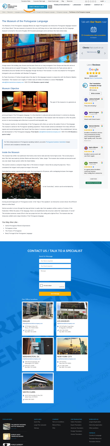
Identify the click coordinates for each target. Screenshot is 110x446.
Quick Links (38, 419)
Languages (77, 5)
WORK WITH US (93, 419)
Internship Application (95, 425)
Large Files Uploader (40, 425)
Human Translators (76, 434)
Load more (93, 179)
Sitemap (36, 428)
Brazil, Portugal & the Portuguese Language (44, 12)
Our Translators (76, 419)
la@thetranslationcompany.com (66, 323)
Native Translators (76, 422)
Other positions (93, 428)
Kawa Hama (93, 163)
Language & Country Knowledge (23, 12)
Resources (69, 1)
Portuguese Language (62, 12)
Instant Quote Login (53, 1)
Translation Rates (25, 1)
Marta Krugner (94, 112)
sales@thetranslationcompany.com (13, 82)
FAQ (53, 428)
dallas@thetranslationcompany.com (33, 323)
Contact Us (98, 5)
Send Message (55, 294)
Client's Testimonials (95, 78)
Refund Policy (56, 425)
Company (87, 5)
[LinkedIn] (91, 1)
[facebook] (86, 1)
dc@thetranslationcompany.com (32, 359)
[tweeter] (88, 1)
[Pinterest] (95, 1)
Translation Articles (94, 441)
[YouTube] (93, 1)
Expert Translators (76, 425)
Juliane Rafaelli (94, 99)
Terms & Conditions (58, 422)
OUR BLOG (92, 433)
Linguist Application (95, 422)
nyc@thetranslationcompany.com (66, 359)
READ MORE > (14, 428)
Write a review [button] (95, 93)
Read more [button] (87, 141)
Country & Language (95, 435)
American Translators (77, 428)
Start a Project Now (36, 6)
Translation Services (61, 5)
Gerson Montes (94, 126)
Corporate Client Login (39, 1)
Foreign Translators (76, 431)
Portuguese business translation (56, 142)
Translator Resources (95, 438)
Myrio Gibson (93, 147)
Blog (63, 1)
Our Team (95, 22)
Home (3, 12)
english (102, 1)
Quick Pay (37, 422)
